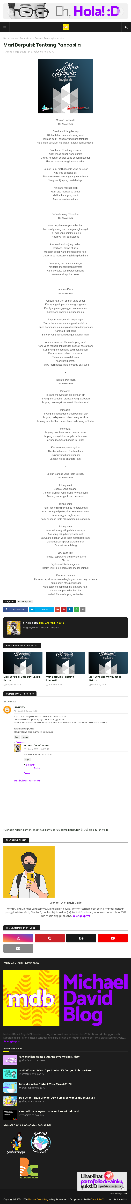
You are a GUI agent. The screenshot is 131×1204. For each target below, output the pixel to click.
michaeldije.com (119, 1193)
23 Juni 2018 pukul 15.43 (37, 749)
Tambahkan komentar (27, 780)
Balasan (20, 742)
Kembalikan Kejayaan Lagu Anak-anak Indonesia (49, 1111)
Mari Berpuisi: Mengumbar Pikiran (105, 678)
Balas (16, 737)
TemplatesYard (99, 1199)
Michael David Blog (38, 1199)
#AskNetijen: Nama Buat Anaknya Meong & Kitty (49, 1056)
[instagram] (18, 938)
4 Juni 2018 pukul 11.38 (26, 711)
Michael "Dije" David (16, 51)
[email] (18, 948)
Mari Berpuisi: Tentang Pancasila (60, 678)
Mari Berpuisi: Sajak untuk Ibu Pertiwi (21, 678)
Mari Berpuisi (21, 38)
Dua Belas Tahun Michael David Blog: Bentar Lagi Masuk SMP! (57, 1097)
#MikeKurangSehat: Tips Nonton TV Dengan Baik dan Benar (56, 1070)
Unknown (19, 707)
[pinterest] (50, 938)
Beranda (8, 38)
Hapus (25, 737)
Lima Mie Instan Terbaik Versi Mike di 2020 (45, 1084)
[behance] (81, 938)
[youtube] (113, 938)
